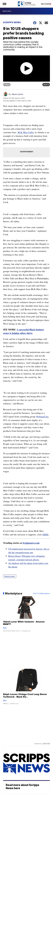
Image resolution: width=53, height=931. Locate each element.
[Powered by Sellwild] (46, 743)
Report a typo (10, 576)
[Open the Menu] (4, 4)
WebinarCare (42, 416)
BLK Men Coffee (26, 132)
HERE (45, 534)
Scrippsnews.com (31, 543)
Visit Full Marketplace (41, 593)
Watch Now (45, 4)
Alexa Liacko (17, 94)
